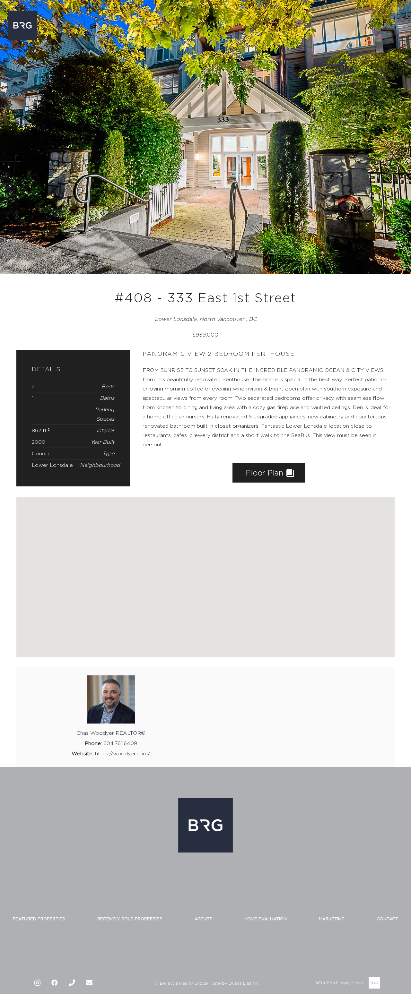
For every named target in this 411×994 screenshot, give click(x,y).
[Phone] (72, 983)
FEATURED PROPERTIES (39, 918)
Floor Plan (265, 472)
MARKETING (332, 918)
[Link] (22, 25)
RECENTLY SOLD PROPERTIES (129, 918)
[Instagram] (37, 983)
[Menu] (400, 25)
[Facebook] (55, 983)
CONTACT (387, 918)
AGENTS (204, 918)
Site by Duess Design (235, 983)
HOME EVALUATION (265, 918)
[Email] (89, 983)
